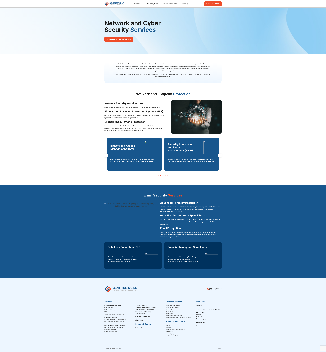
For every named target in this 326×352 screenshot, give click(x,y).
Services (137, 4)
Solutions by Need (174, 302)
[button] (106, 155)
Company (185, 4)
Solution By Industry (170, 4)
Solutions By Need (152, 4)
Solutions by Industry (175, 321)
